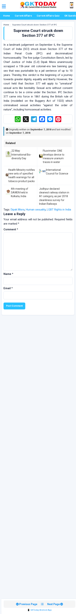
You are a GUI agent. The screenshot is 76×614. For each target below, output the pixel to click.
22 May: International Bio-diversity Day (21, 154)
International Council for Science (57, 171)
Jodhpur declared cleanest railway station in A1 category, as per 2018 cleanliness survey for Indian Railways (54, 196)
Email (8, 288)
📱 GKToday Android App (39, 610)
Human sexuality (36, 209)
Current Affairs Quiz (48, 15)
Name (8, 274)
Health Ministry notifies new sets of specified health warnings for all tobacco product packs (21, 175)
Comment (11, 229)
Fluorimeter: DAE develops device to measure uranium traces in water (53, 156)
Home (6, 15)
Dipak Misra (18, 209)
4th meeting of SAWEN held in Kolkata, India (19, 192)
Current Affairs (23, 15)
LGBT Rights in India (59, 209)
